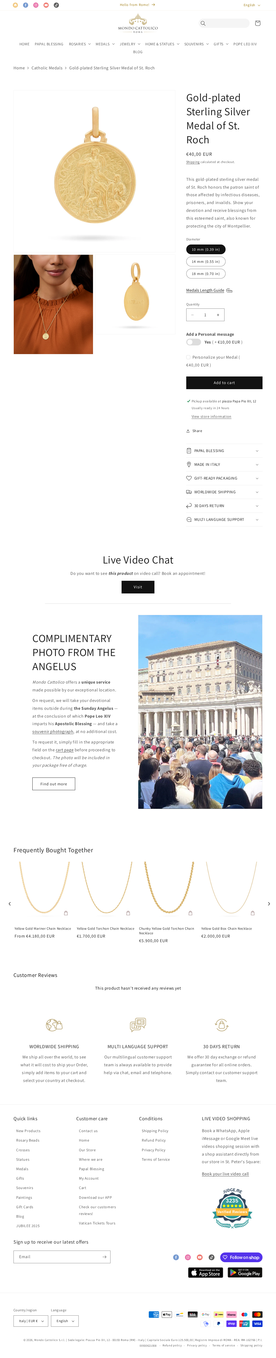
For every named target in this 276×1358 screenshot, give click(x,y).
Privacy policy (197, 1345)
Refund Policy (154, 1140)
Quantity (193, 304)
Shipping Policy (155, 1130)
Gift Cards (24, 1206)
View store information (212, 416)
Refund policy (172, 1345)
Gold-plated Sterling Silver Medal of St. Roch (112, 68)
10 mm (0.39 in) (206, 249)
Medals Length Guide (205, 290)
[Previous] (8, 902)
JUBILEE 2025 (28, 1225)
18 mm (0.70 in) (206, 273)
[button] (205, 23)
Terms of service (223, 1345)
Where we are (90, 1159)
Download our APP (95, 1197)
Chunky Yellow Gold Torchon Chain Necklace (166, 930)
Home (19, 68)
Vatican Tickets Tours (97, 1223)
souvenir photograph (52, 731)
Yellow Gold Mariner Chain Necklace (43, 928)
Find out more (53, 783)
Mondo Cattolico (46, 1340)
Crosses (23, 1149)
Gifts (20, 1178)
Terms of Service (156, 1159)
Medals (22, 1168)
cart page (65, 750)
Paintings (24, 1197)
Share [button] (197, 430)
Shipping (193, 162)
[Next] (267, 902)
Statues (22, 1159)
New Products (28, 1130)
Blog (20, 1216)
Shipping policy (251, 1345)
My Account (89, 1178)
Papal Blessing (91, 1168)
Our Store (87, 1149)
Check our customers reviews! (97, 1210)
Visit (138, 586)
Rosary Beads (27, 1140)
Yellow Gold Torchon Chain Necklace (105, 928)
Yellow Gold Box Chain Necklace (226, 928)
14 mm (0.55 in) (206, 261)
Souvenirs (24, 1187)
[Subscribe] (104, 1257)
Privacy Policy (153, 1149)
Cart (82, 1187)
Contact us (88, 1130)
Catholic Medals (47, 68)
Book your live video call (225, 1174)
